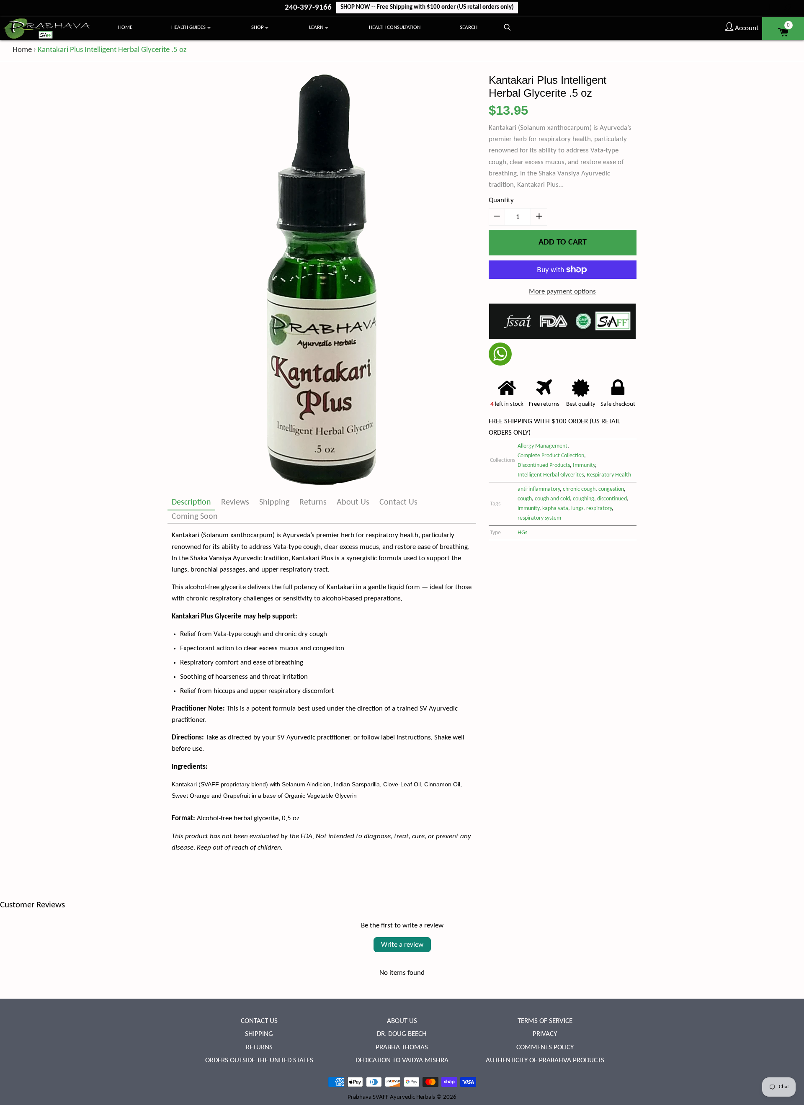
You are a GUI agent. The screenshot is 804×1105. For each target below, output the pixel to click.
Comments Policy (545, 1047)
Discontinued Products (544, 465)
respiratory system (539, 518)
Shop (257, 27)
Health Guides (188, 27)
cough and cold (552, 499)
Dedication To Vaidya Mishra (402, 1060)
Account (746, 28)
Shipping (274, 502)
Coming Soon (195, 517)
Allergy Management (542, 446)
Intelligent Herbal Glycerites (551, 475)
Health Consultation (394, 27)
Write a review (402, 944)
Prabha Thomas (402, 1047)
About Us (353, 502)
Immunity (584, 465)
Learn (316, 27)
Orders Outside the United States (259, 1060)
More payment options (562, 291)
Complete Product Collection (551, 456)
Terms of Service (545, 1021)
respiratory (599, 508)
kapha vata (555, 508)
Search (468, 27)
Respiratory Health (609, 475)
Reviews (235, 502)
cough (525, 499)
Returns (313, 502)
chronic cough (579, 489)
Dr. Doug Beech (402, 1034)
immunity (528, 508)
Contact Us (398, 502)
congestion (611, 489)
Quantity (501, 200)
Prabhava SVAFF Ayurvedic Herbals (391, 1097)
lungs (577, 508)
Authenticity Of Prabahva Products (545, 1060)
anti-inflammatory (539, 489)
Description (191, 502)
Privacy (545, 1034)
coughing (583, 499)
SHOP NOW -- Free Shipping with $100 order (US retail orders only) (427, 7)
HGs (522, 533)
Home (125, 27)
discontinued (612, 499)
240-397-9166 (309, 8)
